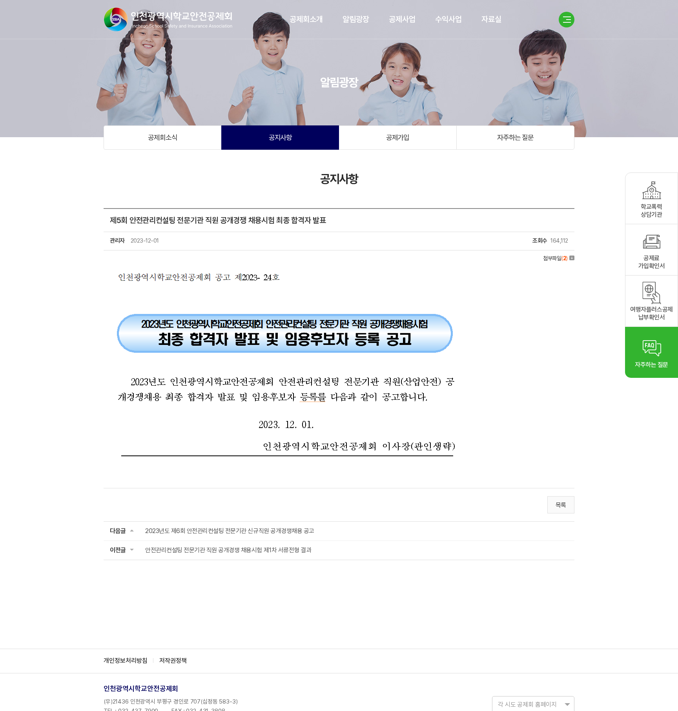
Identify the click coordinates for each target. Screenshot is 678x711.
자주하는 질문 (515, 137)
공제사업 (402, 19)
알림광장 (356, 19)
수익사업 (448, 19)
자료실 (491, 19)
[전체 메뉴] (566, 19)
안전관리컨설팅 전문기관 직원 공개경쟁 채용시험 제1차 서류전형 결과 (228, 550)
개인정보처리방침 (126, 660)
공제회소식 (162, 137)
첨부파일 (555, 258)
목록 (561, 505)
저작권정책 (173, 660)
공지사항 (280, 137)
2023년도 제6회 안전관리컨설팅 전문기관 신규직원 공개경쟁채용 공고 (229, 531)
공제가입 (398, 137)
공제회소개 (306, 19)
